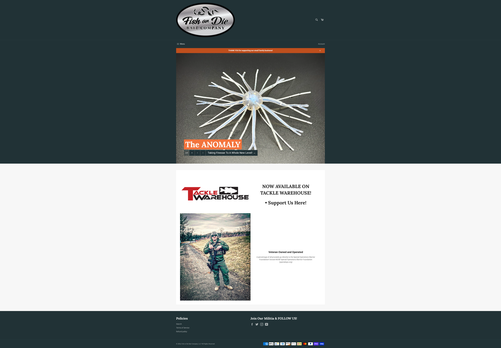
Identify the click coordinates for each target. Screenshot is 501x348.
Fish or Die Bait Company (189, 344)
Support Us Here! (287, 203)
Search (179, 324)
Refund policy (181, 331)
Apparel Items (217, 152)
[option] (250, 108)
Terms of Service (182, 328)
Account (321, 44)
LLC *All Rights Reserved (206, 344)
